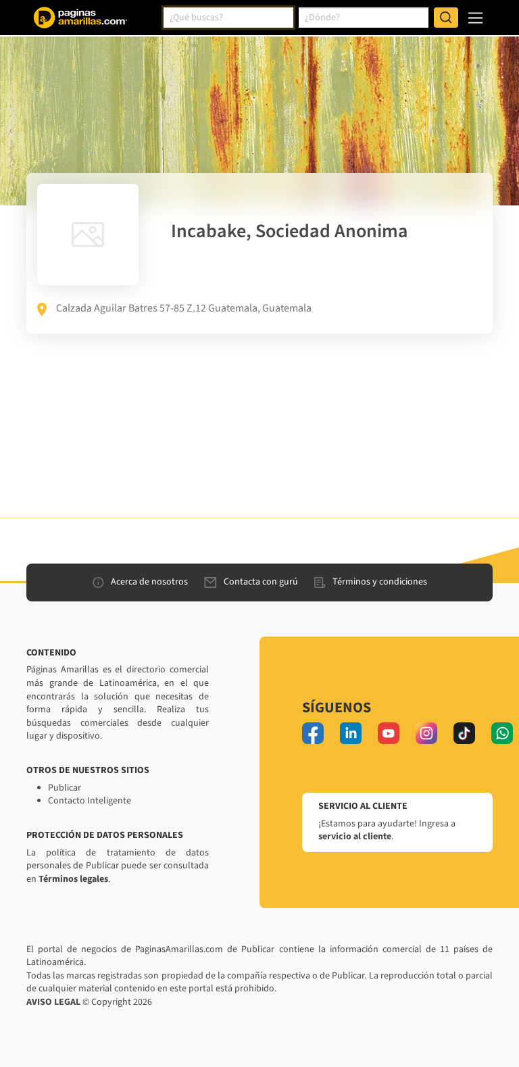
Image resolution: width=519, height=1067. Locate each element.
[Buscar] (446, 17)
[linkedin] (351, 733)
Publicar (64, 788)
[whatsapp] (502, 733)
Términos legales (73, 879)
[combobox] (228, 17)
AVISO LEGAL (53, 1002)
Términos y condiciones (379, 582)
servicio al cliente (354, 836)
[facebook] (313, 733)
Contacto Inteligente (89, 801)
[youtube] (388, 733)
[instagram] (426, 733)
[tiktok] (464, 733)
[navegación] (475, 18)
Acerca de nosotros (149, 582)
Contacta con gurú (261, 582)
